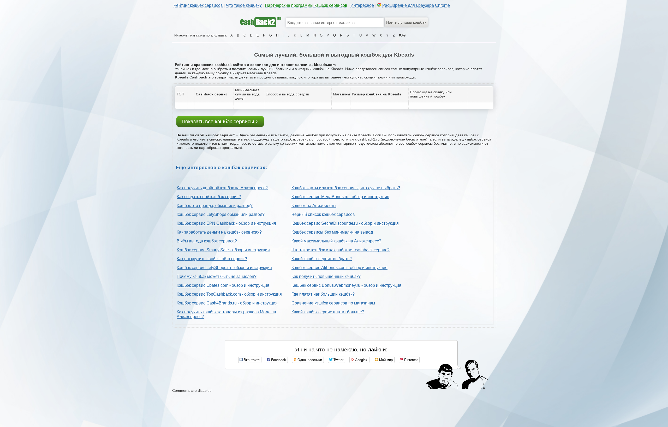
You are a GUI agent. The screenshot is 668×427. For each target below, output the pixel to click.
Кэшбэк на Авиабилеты (313, 205)
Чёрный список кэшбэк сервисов (323, 214)
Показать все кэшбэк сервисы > (220, 121)
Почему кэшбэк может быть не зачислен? (217, 276)
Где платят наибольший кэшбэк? (323, 294)
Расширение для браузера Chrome (416, 5)
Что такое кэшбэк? (244, 5)
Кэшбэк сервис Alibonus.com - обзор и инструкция (339, 267)
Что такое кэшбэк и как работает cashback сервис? (340, 250)
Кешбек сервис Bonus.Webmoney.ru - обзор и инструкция (346, 285)
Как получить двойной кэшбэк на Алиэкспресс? (222, 188)
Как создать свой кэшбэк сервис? (209, 196)
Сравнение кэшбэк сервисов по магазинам (333, 303)
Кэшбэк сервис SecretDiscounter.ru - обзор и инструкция (345, 223)
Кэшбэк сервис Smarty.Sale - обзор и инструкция (223, 250)
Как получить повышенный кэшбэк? (326, 276)
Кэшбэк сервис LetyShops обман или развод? (221, 214)
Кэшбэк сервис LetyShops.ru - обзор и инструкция (224, 267)
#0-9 (402, 35)
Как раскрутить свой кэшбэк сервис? (212, 259)
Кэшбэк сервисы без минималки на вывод (332, 232)
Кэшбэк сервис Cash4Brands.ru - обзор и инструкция (227, 303)
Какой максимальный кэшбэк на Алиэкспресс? (336, 241)
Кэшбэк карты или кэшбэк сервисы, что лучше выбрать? (345, 188)
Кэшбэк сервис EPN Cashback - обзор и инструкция (226, 223)
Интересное (362, 5)
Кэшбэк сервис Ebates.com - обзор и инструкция (223, 285)
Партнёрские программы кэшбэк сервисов (306, 5)
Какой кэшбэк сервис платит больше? (327, 312)
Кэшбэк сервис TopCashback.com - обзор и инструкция (229, 294)
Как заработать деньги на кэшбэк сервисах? (219, 232)
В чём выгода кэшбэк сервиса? (207, 241)
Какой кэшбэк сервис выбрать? (321, 259)
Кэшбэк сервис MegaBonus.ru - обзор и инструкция (340, 196)
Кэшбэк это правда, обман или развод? (215, 205)
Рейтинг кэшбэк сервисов (198, 5)
